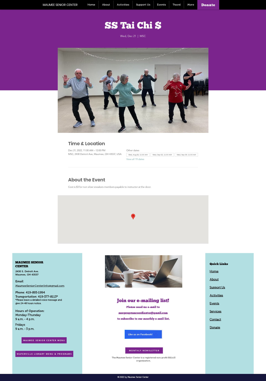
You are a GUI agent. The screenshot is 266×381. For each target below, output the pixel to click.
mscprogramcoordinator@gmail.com (143, 313)
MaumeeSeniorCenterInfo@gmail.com (39, 285)
